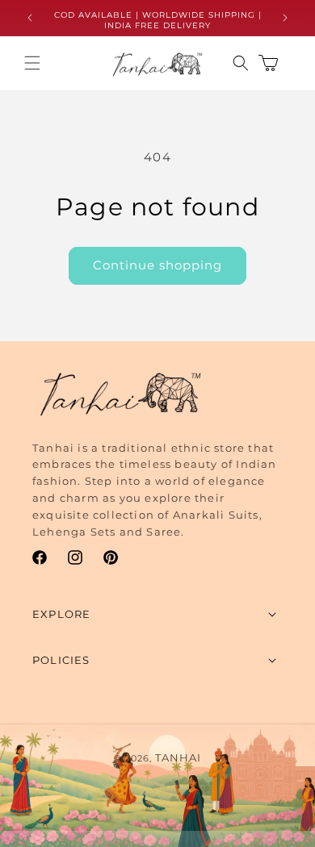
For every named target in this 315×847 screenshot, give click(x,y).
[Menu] (32, 63)
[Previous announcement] (30, 17)
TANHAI (178, 757)
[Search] (240, 63)
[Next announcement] (285, 17)
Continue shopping (157, 265)
